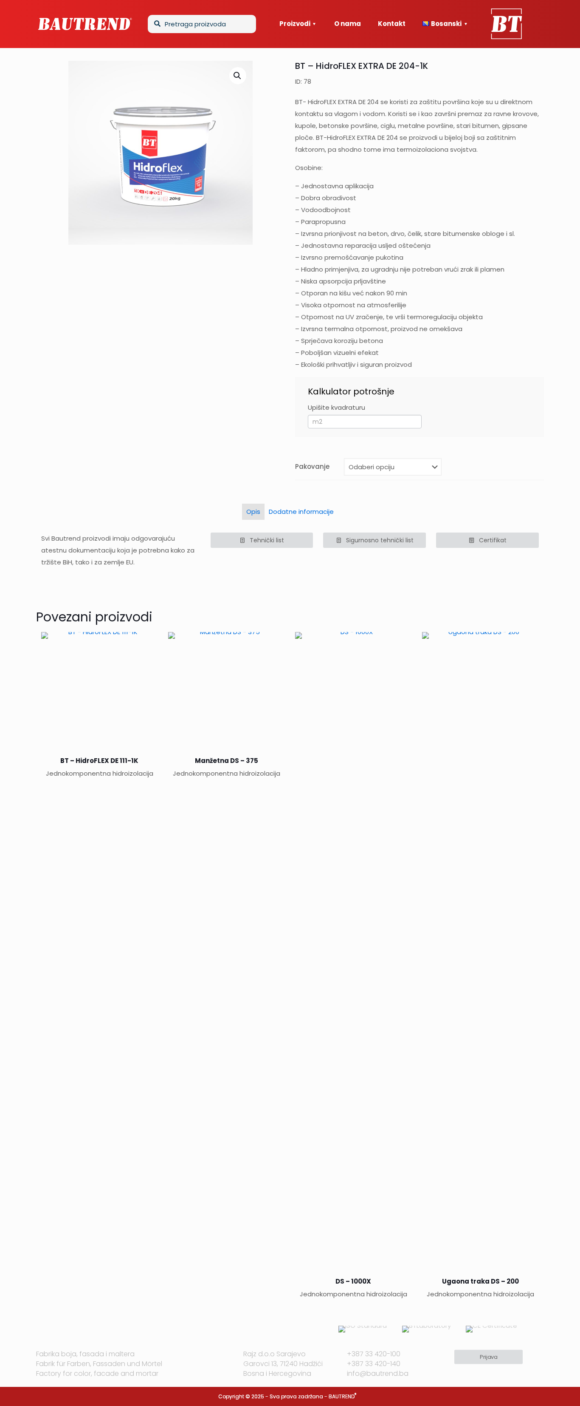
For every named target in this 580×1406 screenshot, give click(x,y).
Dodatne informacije (301, 511)
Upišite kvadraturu (336, 407)
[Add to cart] (273, 644)
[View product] (146, 644)
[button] (237, 75)
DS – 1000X (353, 1281)
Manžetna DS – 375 (226, 760)
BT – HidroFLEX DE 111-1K (99, 760)
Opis (253, 511)
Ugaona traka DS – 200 (480, 1281)
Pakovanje (312, 466)
